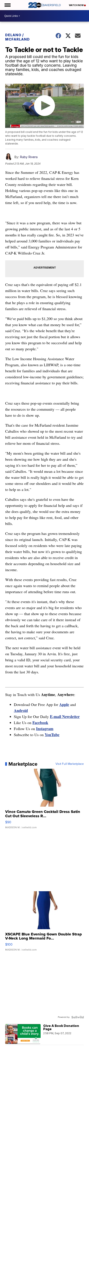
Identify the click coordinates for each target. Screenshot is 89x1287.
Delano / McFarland (17, 37)
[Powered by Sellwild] (77, 1017)
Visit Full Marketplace (70, 763)
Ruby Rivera (29, 157)
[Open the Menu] (7, 5)
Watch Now (76, 5)
